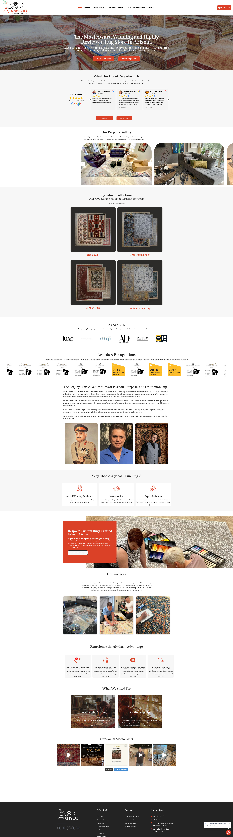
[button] (224, 7)
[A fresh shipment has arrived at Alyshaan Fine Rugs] (140, 755)
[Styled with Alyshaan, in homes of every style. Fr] (164, 755)
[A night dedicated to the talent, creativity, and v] (92, 755)
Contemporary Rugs (140, 308)
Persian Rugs (93, 307)
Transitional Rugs (140, 254)
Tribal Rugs (93, 254)
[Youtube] (78, 828)
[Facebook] (59, 828)
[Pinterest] (73, 828)
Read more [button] (95, 107)
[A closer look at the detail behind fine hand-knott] (68, 755)
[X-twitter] (69, 828)
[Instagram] (64, 828)
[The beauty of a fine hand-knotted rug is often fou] (116, 755)
